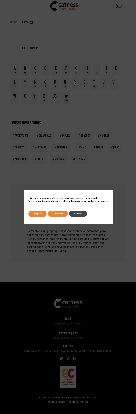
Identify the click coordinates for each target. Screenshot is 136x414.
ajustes (104, 201)
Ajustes (78, 213)
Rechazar (58, 213)
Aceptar (37, 213)
